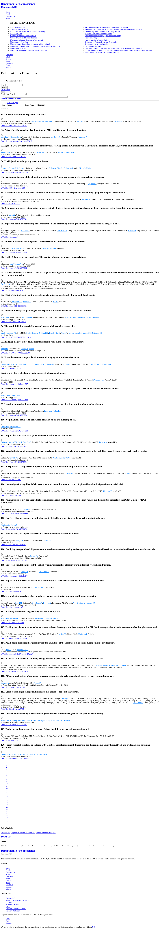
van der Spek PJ (52, 618)
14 (6, 792)
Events (8, 881)
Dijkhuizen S (28, 364)
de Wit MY (118, 121)
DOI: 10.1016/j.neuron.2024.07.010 (14, 431)
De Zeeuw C (56, 137)
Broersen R (36, 333)
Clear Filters (5, 90)
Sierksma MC (6, 395)
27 (6, 819)
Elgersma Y (92, 184)
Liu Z (28, 333)
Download (41, 105)
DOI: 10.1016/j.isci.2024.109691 (13, 545)
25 (6, 815)
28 (6, 821)
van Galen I (25, 231)
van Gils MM (36, 121)
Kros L (51, 333)
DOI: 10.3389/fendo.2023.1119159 (14, 740)
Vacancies (9, 885)
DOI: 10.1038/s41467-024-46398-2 (14, 446)
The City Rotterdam (13, 911)
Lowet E (12, 215)
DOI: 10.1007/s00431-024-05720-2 (14, 462)
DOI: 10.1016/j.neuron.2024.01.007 (14, 384)
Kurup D (4, 349)
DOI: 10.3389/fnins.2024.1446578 (14, 252)
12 (6, 788)
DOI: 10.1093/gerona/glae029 (12, 290)
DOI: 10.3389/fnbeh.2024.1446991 (14, 725)
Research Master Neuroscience (17, 900)
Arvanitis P (67, 364)
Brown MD (5, 364)
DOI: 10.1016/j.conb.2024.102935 (14, 268)
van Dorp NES (15, 721)
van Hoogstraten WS (8, 333)
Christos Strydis (102, 665)
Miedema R (5, 525)
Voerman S (5, 618)
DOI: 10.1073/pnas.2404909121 (13, 687)
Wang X (64, 333)
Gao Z (57, 333)
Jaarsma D (86, 199)
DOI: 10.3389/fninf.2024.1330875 (14, 529)
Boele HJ (24, 572)
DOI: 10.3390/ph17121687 (11, 480)
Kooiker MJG (69, 152)
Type (16, 103)
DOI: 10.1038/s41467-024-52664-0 (14, 219)
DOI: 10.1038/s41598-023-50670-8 (14, 306)
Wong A (49, 721)
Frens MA (41, 152)
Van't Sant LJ (62, 231)
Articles (5, 833)
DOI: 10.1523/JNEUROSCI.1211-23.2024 (17, 654)
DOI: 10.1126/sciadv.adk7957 (12, 368)
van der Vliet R (14, 442)
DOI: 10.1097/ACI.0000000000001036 (16, 353)
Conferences (29, 833)
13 (6, 790)
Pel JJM (80, 121)
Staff (7, 921)
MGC (8, 907)
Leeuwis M (5, 683)
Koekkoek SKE (70, 317)
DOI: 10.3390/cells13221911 (11, 591)
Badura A (24, 349)
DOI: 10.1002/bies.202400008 (12, 623)
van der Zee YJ (16, 754)
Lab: (2, 96)
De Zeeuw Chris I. (55, 168)
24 (6, 813)
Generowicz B (15, 137)
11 (6, 786)
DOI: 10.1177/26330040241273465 (14, 513)
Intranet (8, 889)
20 (6, 805)
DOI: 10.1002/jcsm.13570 (10, 237)
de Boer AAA (26, 442)
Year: (3, 92)
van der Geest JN (29, 754)
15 (6, 794)
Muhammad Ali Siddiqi (117, 665)
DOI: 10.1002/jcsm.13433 (10, 204)
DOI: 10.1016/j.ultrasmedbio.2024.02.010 (16, 141)
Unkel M (18, 603)
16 (6, 796)
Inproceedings (49, 833)
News (8, 878)
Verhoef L (62, 634)
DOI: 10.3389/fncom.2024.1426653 (14, 172)
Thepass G (27, 302)
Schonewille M (22, 650)
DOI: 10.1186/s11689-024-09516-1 (14, 126)
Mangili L (44, 333)
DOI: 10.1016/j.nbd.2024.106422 (13, 322)
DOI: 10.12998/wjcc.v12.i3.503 (13, 188)
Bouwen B (47, 603)
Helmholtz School (12, 905)
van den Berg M (39, 721)
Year (12, 103)
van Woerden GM (49, 248)
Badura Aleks (69, 168)
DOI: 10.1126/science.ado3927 (12, 709)
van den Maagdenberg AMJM (79, 333)
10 (6, 784)
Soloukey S (5, 137)
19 (6, 802)
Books (21, 833)
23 (6, 811)
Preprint (14, 833)
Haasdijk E (65, 699)
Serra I (31, 349)
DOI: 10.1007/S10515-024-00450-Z (14, 672)
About (8, 883)
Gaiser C (4, 442)
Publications (10, 872)
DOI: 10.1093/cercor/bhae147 (12, 607)
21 (6, 807)
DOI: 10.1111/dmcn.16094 (11, 495)
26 (6, 817)
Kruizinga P (82, 137)
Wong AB (19, 540)
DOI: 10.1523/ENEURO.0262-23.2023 (16, 337)
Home (8, 868)
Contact (8, 887)
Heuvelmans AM (17, 248)
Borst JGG (16, 395)
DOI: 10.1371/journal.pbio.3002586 (14, 400)
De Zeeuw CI (6, 284)
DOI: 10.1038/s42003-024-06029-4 (14, 415)
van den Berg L (48, 121)
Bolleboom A (37, 603)
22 (6, 809)
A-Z (8, 103)
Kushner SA (90, 603)
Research (9, 874)
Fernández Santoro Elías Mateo (12, 168)
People (8, 870)
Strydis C (50, 364)
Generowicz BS (16, 364)
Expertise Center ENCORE (16, 909)
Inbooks (39, 833)
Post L (8, 650)
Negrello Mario (85, 168)
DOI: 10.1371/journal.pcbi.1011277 (14, 576)
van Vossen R (27, 317)
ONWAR (9, 902)
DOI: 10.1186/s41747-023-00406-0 (14, 638)
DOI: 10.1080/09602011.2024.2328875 (15, 758)
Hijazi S (82, 603)
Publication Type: (7, 94)
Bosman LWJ (94, 317)
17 (6, 798)
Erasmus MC (10, 898)
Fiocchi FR (5, 721)
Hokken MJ (5, 152)
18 (6, 800)
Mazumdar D (17, 302)
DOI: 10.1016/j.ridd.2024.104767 (13, 157)
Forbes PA (57, 411)
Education (9, 876)
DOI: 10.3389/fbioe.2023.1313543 (14, 560)
